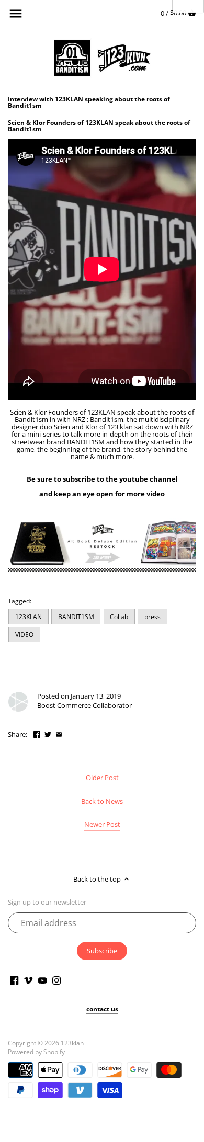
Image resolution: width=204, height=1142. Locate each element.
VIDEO (24, 634)
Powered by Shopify (36, 1051)
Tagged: (19, 600)
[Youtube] (42, 980)
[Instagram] (56, 980)
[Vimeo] (28, 980)
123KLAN (28, 616)
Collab (119, 616)
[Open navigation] (16, 13)
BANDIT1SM (76, 616)
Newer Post (102, 824)
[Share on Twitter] (47, 733)
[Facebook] (14, 980)
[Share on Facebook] (36, 733)
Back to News (102, 801)
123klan (72, 1042)
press (152, 616)
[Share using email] (58, 733)
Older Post (102, 777)
